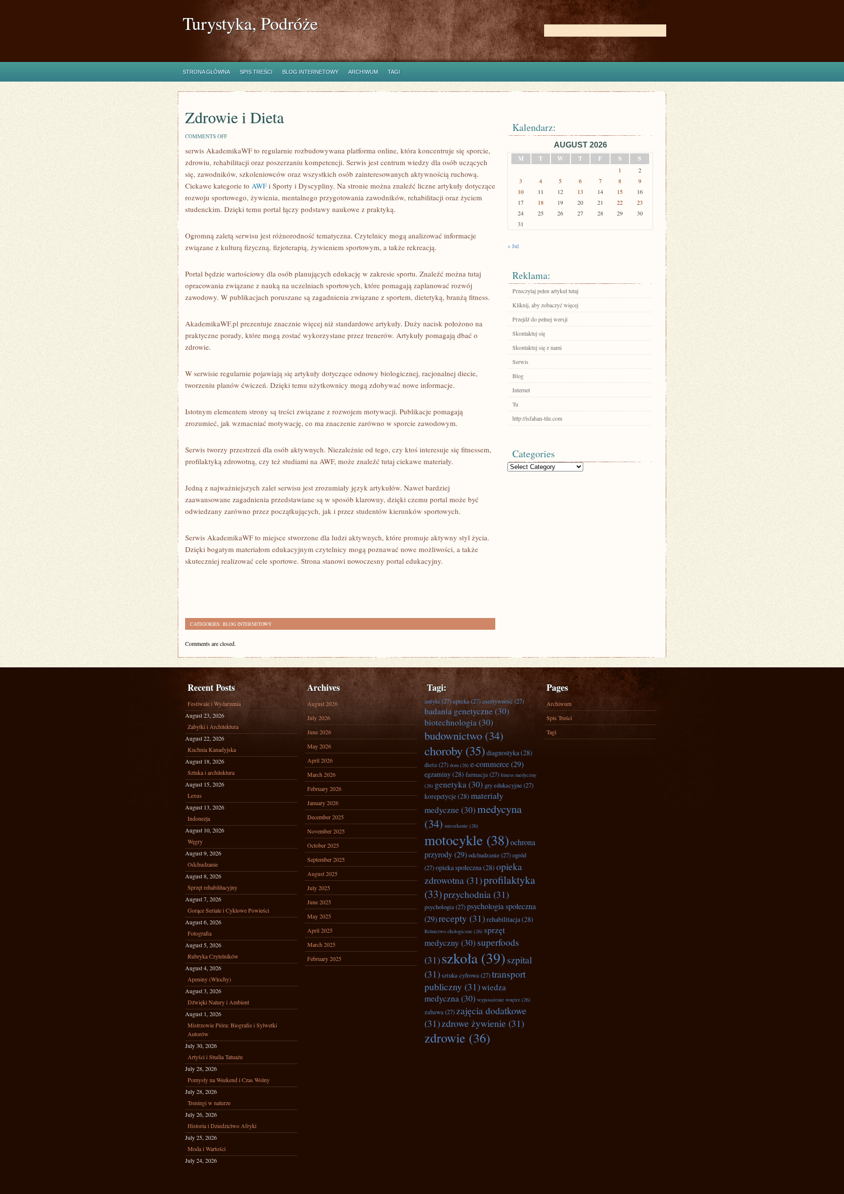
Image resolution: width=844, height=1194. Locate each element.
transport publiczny (475, 980)
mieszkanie (461, 825)
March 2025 (321, 944)
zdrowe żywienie (483, 1023)
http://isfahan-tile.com (537, 418)
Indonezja (199, 818)
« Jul (513, 246)
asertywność (503, 701)
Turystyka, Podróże (250, 23)
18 (541, 202)
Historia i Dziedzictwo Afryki (222, 1126)
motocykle (466, 840)
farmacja (482, 774)
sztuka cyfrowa (466, 975)
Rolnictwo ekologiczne (453, 931)
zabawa (439, 1011)
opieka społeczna (465, 867)
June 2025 (319, 902)
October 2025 (323, 845)
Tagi (394, 72)
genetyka (459, 784)
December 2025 (325, 817)
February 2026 (324, 788)
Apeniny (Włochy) (209, 979)
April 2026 (320, 760)
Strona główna (206, 72)
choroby (454, 751)
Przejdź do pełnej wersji (540, 319)
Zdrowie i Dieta (234, 117)
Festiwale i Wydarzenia (214, 703)
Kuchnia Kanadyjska (212, 749)
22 (620, 202)
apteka (467, 701)
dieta (436, 764)
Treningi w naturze (209, 1103)
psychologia (444, 906)
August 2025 (322, 873)
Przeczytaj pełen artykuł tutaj (545, 291)
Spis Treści (256, 72)
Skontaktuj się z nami (537, 347)
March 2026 (321, 774)
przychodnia (476, 894)
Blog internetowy (310, 72)
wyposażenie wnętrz (503, 999)
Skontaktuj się (528, 333)
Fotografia (199, 933)
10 (521, 191)
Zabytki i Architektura (213, 726)
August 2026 (322, 703)
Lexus (195, 795)
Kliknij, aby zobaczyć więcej (545, 305)
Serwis (520, 361)
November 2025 (326, 831)
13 (580, 191)
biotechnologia (458, 722)
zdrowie (457, 1037)
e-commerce (497, 764)
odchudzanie (489, 855)
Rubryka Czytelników (213, 956)
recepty (462, 918)
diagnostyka (509, 752)
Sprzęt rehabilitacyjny (212, 887)
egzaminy (444, 774)
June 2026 (319, 732)
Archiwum (363, 72)
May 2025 (319, 916)
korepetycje (446, 796)
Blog (518, 376)
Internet (521, 390)
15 (620, 191)
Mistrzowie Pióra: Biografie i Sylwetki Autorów (232, 1029)
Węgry (195, 841)
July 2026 (318, 718)
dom (459, 765)
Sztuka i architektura (211, 772)
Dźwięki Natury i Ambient (218, 1002)
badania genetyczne (466, 711)
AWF (259, 186)
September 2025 (326, 859)
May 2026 (319, 746)
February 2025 (324, 958)
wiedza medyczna (465, 992)
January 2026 (322, 803)
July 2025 (318, 888)
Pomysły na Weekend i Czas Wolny (229, 1080)
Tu (515, 404)
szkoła (474, 957)
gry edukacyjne (509, 785)
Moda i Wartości (207, 1148)
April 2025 (320, 930)
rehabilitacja (509, 919)
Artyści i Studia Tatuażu (215, 1057)
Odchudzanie (203, 864)
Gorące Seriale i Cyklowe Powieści (228, 910)
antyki (437, 701)
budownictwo (464, 735)
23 (640, 202)
